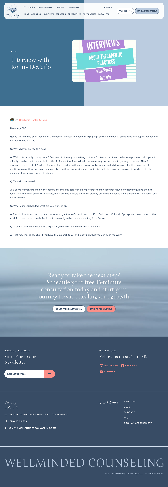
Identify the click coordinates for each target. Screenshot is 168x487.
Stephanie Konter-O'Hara (33, 120)
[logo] (13, 11)
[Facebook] (129, 365)
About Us (130, 401)
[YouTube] (107, 371)
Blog (127, 406)
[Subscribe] (49, 374)
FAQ (126, 417)
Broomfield (45, 7)
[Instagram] (108, 366)
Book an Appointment (138, 422)
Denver (60, 7)
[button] (111, 14)
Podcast (129, 412)
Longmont (74, 7)
